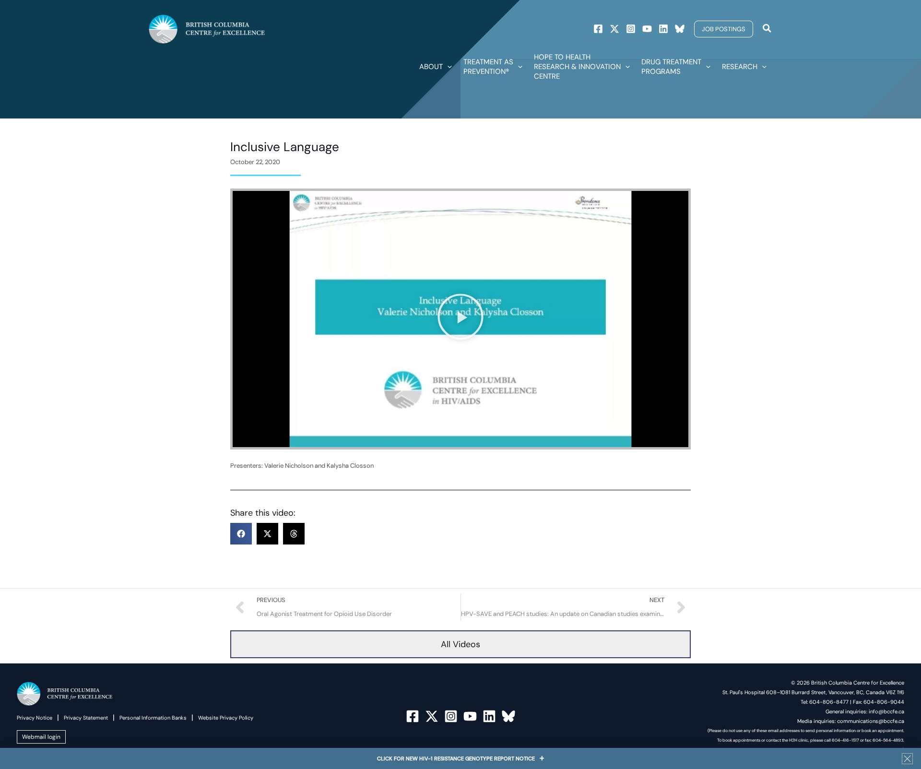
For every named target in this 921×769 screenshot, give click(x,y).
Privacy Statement (86, 717)
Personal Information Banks (153, 717)
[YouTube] (470, 716)
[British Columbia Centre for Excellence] (207, 29)
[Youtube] (647, 29)
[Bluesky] (680, 29)
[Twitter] (614, 29)
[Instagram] (631, 29)
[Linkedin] (663, 29)
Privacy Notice (34, 717)
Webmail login (41, 737)
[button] (723, 29)
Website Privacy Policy (225, 717)
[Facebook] (598, 29)
